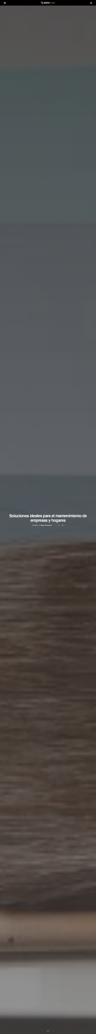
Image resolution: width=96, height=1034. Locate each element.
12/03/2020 (35, 525)
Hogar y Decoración (46, 525)
